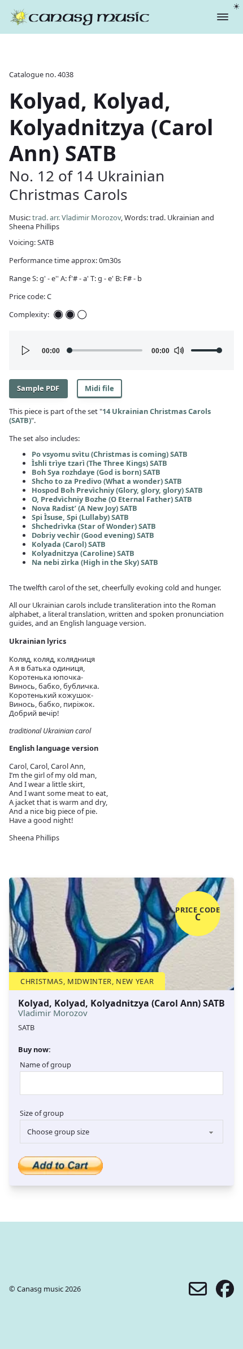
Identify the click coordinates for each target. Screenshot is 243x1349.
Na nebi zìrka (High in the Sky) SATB (95, 562)
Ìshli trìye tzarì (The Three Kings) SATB (99, 463)
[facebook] (225, 1289)
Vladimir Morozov (53, 1012)
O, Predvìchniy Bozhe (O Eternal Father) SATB (112, 499)
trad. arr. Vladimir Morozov (76, 217)
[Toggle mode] (236, 6)
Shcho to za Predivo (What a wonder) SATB (107, 481)
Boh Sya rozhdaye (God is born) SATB (96, 472)
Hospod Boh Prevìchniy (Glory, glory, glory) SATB (117, 490)
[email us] (198, 1289)
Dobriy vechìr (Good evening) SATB (93, 535)
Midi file (99, 388)
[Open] (222, 17)
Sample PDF (38, 388)
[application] (121, 350)
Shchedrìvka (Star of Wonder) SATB (94, 526)
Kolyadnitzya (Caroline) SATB (83, 553)
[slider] (207, 350)
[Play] (26, 350)
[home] (79, 17)
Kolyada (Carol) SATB (69, 544)
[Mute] (178, 350)
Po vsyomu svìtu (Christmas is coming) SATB (110, 454)
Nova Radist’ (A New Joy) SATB (84, 508)
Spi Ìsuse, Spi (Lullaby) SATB (80, 517)
